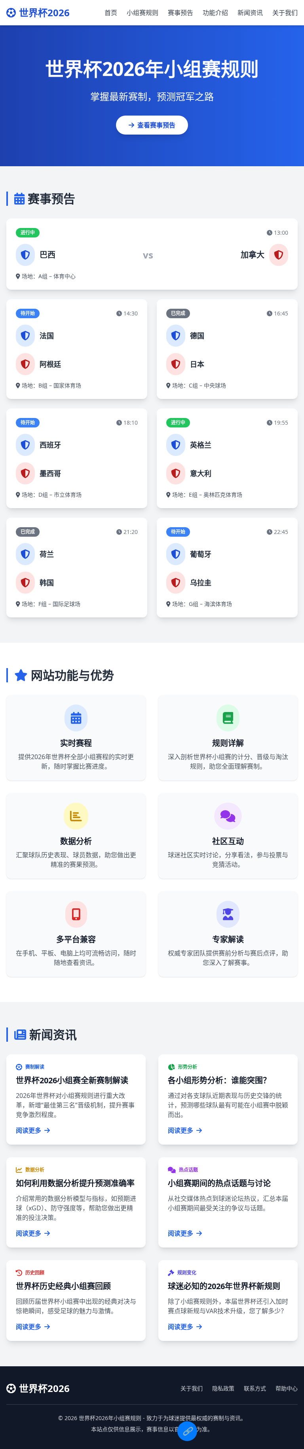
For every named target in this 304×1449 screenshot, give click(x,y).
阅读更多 (28, 1130)
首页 (110, 12)
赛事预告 (180, 12)
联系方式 (255, 1388)
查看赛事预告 (156, 125)
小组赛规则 (142, 12)
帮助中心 (287, 1388)
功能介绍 (215, 12)
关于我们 (285, 12)
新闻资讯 (250, 12)
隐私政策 (223, 1388)
